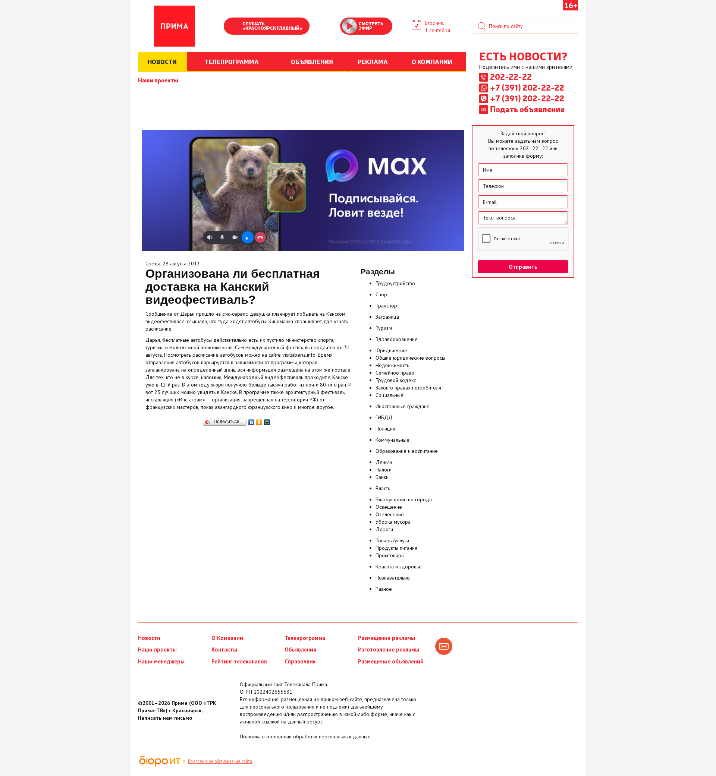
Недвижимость (392, 365)
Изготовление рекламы (388, 649)
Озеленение (390, 514)
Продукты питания (396, 548)
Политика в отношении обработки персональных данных (305, 736)
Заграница (387, 316)
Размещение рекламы (386, 637)
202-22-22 (511, 76)
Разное (384, 589)
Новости (149, 637)
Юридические (391, 350)
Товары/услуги (392, 540)
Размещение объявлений (391, 661)
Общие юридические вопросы (410, 357)
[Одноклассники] (259, 420)
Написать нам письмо (165, 718)
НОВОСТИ (162, 61)
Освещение (389, 507)
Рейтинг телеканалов (239, 661)
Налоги (384, 469)
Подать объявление (527, 108)
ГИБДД (384, 417)
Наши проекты (158, 80)
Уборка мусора (393, 521)
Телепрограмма (305, 637)
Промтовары (390, 555)
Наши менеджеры (161, 661)
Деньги (384, 462)
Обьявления (300, 649)
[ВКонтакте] (251, 420)
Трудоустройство (395, 283)
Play (233, 26)
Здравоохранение (397, 339)
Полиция (385, 428)
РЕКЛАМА (373, 61)
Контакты (224, 649)
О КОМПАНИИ (432, 61)
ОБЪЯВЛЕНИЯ (312, 61)
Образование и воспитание (407, 451)
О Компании (227, 637)
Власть (383, 488)
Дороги (384, 529)
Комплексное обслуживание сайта (220, 761)
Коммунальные (392, 439)
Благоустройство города (404, 499)
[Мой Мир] (267, 420)
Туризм (384, 328)
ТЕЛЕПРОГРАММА (232, 61)
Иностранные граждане (403, 406)
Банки (382, 477)
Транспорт (387, 305)
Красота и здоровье (399, 566)
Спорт (382, 294)
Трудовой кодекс (396, 380)
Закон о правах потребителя (408, 387)
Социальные (389, 395)
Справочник (300, 661)
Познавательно (393, 577)
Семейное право (395, 372)
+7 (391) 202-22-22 (527, 87)
